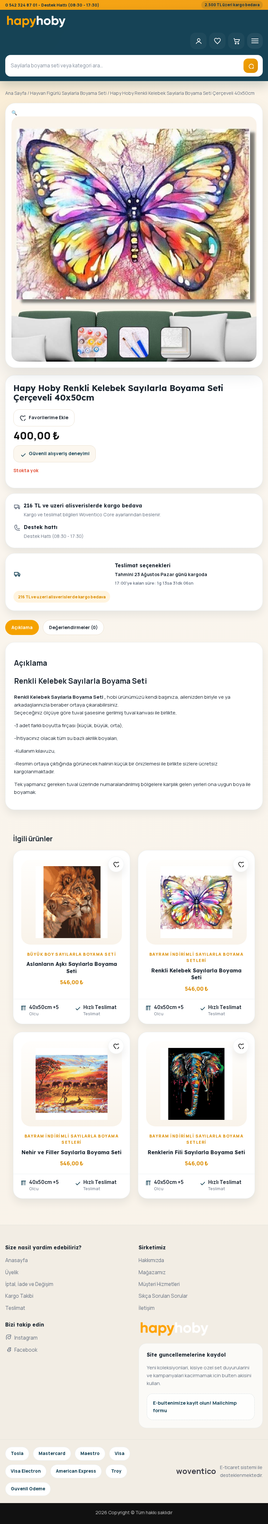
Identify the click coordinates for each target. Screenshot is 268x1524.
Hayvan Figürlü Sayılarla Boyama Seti (68, 93)
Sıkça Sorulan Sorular (163, 1296)
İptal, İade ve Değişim (29, 1284)
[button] (14, 113)
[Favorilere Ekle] (116, 864)
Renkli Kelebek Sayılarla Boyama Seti (196, 974)
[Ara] (250, 66)
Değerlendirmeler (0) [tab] (73, 627)
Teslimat (15, 1308)
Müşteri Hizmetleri (159, 1284)
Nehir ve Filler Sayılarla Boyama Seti (72, 1152)
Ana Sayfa (15, 93)
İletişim (147, 1308)
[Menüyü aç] (255, 41)
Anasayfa (16, 1260)
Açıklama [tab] (22, 627)
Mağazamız (152, 1272)
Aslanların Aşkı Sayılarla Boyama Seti (71, 967)
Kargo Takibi (19, 1296)
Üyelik (11, 1272)
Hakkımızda (151, 1260)
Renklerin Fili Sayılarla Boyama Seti (196, 1152)
